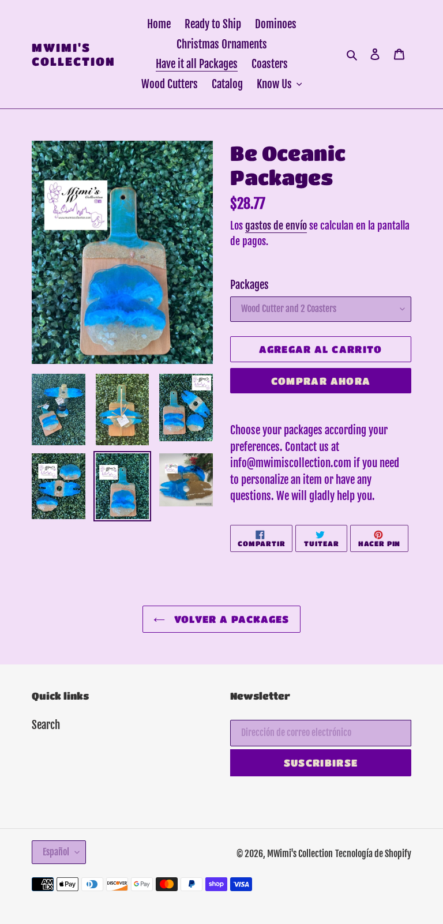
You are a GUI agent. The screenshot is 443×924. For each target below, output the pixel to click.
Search (46, 725)
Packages (249, 285)
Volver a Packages (230, 619)
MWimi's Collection (73, 54)
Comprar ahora (321, 380)
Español (56, 852)
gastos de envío (276, 225)
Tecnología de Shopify (373, 853)
